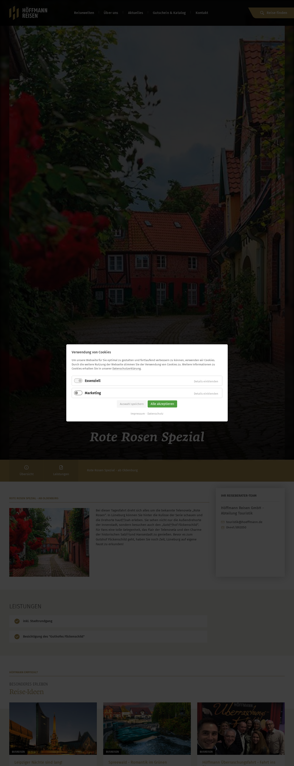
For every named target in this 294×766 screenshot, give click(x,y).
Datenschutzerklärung (126, 368)
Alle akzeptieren (162, 404)
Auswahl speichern (132, 404)
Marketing (93, 393)
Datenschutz (155, 413)
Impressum (138, 413)
